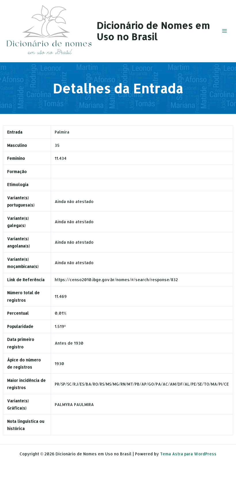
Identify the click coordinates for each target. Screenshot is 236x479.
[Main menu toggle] (225, 31)
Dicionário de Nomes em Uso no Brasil (153, 30)
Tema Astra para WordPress (188, 453)
